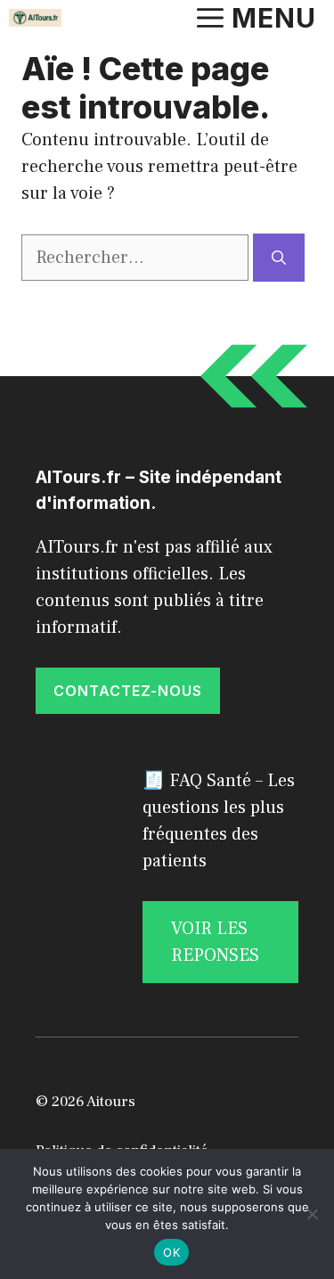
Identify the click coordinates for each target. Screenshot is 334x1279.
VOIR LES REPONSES (215, 942)
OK (171, 1252)
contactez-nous (127, 691)
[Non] (312, 1214)
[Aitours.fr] (35, 18)
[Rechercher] (279, 258)
